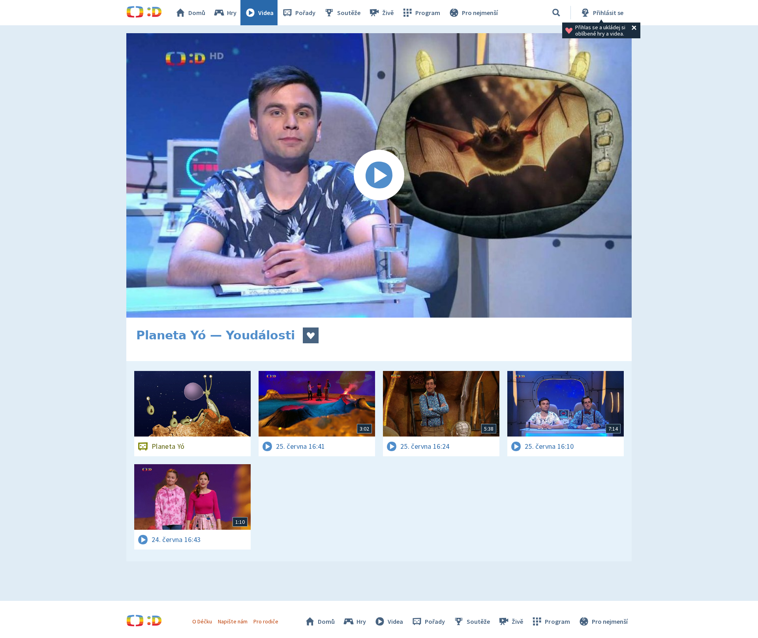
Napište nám (232, 621)
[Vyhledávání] (556, 12)
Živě (388, 13)
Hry (231, 13)
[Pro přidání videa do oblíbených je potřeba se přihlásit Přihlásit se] (311, 335)
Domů (196, 13)
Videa (266, 13)
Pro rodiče (265, 621)
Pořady (305, 13)
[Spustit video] (379, 175)
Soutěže (348, 13)
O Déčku (202, 621)
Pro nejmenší (480, 13)
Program (427, 13)
